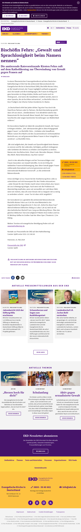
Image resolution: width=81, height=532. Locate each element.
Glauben (16, 34)
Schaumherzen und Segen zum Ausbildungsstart (38, 313)
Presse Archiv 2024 (7, 23)
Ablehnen (24, 16)
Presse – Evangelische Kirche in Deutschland (52, 21)
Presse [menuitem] (69, 28)
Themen (44, 34)
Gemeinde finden (69, 177)
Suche (77, 28)
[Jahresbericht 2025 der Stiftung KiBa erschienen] (13, 297)
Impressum (20, 512)
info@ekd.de (69, 169)
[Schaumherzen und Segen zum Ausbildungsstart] (40, 297)
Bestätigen (9, 16)
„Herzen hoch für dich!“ (13, 394)
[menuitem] (48, 28)
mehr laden (41, 352)
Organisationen (60, 460)
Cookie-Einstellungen (46, 512)
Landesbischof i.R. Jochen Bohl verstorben (65, 313)
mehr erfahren (13, 413)
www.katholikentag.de (16, 226)
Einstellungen (40, 16)
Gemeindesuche (40, 468)
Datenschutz (31, 10)
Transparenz (60, 512)
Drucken (76, 278)
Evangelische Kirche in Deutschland (23, 21)
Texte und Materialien (33, 460)
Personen (48, 460)
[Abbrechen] (78, 2)
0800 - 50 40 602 (71, 162)
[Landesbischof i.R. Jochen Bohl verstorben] (67, 297)
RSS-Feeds (73, 460)
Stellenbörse (9, 460)
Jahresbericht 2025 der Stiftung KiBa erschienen (13, 313)
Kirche (5, 34)
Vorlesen (6, 76)
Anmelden (41, 451)
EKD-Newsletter (69, 173)
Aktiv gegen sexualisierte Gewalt (67, 394)
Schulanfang (40, 392)
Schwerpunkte (30, 34)
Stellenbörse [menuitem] (60, 28)
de (51, 28)
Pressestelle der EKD (15, 245)
